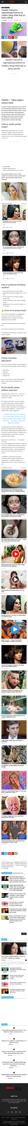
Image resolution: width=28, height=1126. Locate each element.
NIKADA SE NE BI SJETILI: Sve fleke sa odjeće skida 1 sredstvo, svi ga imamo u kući (20, 864)
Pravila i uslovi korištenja (20, 1117)
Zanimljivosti (7, 7)
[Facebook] (8, 1112)
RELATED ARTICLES (6, 873)
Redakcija (5, 20)
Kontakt (7, 1117)
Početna (3, 1117)
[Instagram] (16, 1112)
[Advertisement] (14, 85)
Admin (10, 1033)
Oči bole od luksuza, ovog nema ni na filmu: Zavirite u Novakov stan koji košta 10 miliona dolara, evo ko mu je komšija (7, 865)
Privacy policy (14, 1119)
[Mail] (19, 1112)
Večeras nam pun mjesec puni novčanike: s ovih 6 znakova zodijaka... (17, 977)
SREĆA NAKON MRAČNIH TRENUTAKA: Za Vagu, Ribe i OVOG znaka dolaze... (18, 970)
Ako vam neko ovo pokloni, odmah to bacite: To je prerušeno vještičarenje (16, 903)
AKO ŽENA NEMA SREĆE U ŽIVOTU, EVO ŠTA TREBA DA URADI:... (13, 957)
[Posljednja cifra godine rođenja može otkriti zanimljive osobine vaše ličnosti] (5, 910)
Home (2, 5)
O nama (12, 1117)
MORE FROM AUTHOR (18, 873)
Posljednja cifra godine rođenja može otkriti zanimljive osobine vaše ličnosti (17, 910)
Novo (6, 5)
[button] (26, 2)
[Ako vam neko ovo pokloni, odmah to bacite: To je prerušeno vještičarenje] (5, 903)
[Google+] (12, 1112)
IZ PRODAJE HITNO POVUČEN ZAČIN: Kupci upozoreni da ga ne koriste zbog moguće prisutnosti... (14, 1064)
